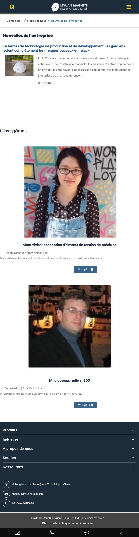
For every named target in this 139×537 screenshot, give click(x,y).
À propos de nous (35, 20)
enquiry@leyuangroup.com (28, 493)
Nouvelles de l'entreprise (67, 20)
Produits (10, 430)
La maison (13, 20)
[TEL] (52, 532)
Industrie (10, 439)
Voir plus (85, 269)
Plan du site (49, 523)
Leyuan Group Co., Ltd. (66, 517)
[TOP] (121, 532)
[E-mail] (17, 532)
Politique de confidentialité (76, 523)
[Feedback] (87, 532)
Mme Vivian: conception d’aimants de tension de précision (69, 245)
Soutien (9, 458)
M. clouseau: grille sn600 (69, 380)
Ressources (13, 467)
